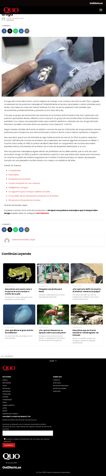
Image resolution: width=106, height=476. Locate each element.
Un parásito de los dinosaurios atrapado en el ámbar (33, 196)
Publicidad (57, 391)
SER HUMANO (6, 383)
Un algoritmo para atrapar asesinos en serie (29, 191)
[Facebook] (4, 31)
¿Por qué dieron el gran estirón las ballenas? (19, 331)
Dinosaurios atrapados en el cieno (24, 200)
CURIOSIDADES (7, 399)
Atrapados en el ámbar (19, 179)
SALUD (4, 385)
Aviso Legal (57, 383)
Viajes (4, 402)
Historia (5, 397)
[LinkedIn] (21, 31)
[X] (9, 31)
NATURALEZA (6, 391)
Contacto (56, 380)
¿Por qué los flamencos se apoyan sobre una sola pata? (52, 331)
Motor (4, 411)
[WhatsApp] (15, 31)
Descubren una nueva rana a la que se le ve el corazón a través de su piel (18, 291)
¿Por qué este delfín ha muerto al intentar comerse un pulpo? (87, 290)
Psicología (6, 388)
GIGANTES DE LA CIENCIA (10, 413)
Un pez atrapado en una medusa (24, 183)
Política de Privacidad (60, 385)
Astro (4, 408)
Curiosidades (14, 170)
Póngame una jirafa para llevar (50, 290)
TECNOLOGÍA (6, 394)
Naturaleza (13, 174)
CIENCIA (5, 380)
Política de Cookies (59, 388)
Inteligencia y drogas (18, 187)
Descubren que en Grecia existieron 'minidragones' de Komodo (85, 332)
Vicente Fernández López (14, 18)
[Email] (26, 31)
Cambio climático (8, 405)
